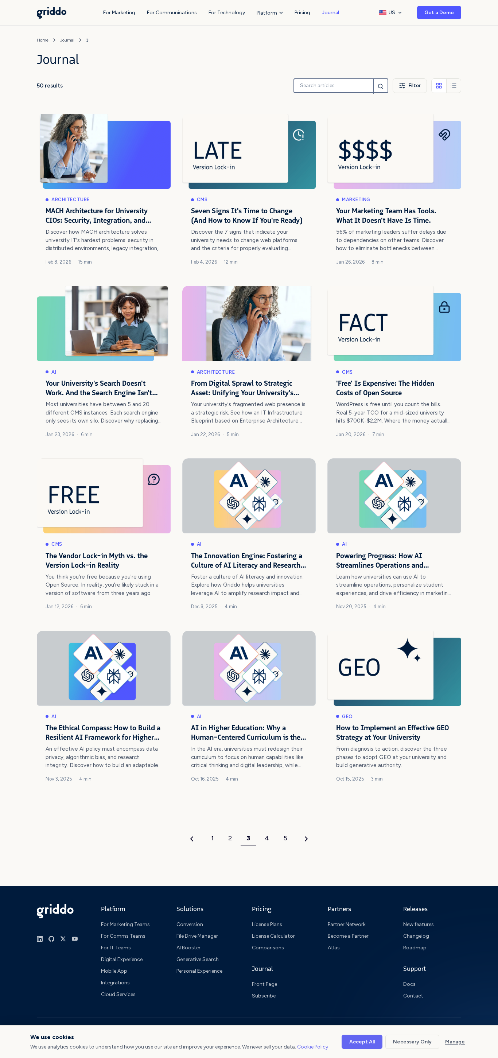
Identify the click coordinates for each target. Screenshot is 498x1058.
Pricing (302, 12)
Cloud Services (118, 994)
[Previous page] (191, 839)
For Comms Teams (123, 936)
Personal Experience (199, 971)
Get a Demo (439, 12)
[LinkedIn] (40, 939)
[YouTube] (75, 939)
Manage (455, 1042)
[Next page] (306, 839)
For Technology (227, 12)
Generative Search (197, 959)
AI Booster (188, 948)
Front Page (264, 984)
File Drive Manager (197, 936)
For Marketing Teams (125, 924)
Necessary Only (412, 1042)
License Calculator (273, 936)
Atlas (334, 948)
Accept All (362, 1042)
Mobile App (114, 971)
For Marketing (119, 12)
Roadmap (415, 948)
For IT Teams (116, 948)
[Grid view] (439, 86)
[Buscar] (380, 86)
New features (418, 924)
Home (42, 40)
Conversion (189, 924)
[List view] (453, 86)
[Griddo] (55, 911)
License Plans (267, 924)
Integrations (115, 983)
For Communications (172, 12)
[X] (63, 939)
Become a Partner (348, 936)
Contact (413, 996)
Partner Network (347, 924)
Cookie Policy (312, 1047)
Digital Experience (122, 959)
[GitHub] (51, 939)
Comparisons (268, 948)
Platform (267, 13)
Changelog (416, 936)
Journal (330, 12)
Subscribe (264, 996)
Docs (409, 984)
